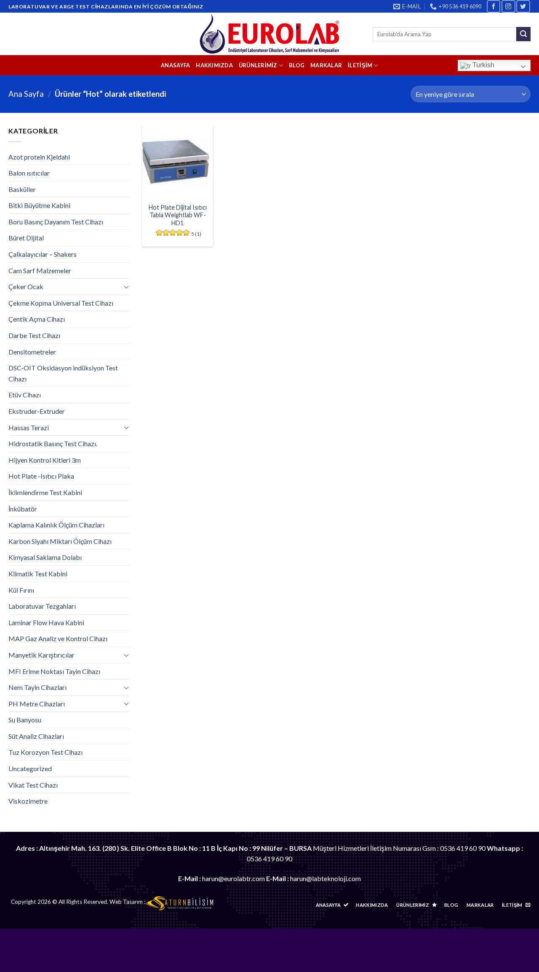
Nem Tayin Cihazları (37, 687)
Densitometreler (32, 352)
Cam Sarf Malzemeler (39, 270)
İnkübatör (22, 509)
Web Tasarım (126, 901)
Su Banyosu (24, 720)
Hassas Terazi (28, 427)
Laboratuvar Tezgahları (42, 606)
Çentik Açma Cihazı (36, 319)
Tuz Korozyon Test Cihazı (45, 752)
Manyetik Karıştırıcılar (41, 655)
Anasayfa (175, 65)
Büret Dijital (26, 238)
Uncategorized (30, 768)
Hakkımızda (214, 65)
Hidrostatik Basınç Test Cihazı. (52, 443)
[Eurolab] (269, 34)
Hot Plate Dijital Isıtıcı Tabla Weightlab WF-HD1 (178, 215)
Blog (296, 65)
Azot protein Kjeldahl (39, 157)
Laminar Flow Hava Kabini (46, 622)
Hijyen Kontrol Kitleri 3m (44, 460)
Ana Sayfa (26, 94)
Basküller (22, 189)
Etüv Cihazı (24, 395)
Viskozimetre (28, 801)
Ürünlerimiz (258, 65)
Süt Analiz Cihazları (36, 736)
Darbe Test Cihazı (34, 335)
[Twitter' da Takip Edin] (523, 6)
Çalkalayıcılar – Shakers (42, 254)
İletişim (360, 65)
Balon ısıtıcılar (29, 173)
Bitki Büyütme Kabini (39, 205)
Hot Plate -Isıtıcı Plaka (41, 476)
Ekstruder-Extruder (36, 411)
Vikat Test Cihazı (33, 785)
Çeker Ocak (25, 286)
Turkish (482, 65)
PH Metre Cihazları (36, 704)
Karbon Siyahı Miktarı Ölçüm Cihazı (60, 541)
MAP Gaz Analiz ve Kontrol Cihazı (57, 638)
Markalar (326, 65)
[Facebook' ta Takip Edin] (493, 6)
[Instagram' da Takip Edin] (508, 6)
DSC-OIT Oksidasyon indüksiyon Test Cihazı (63, 373)
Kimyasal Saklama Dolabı (45, 557)
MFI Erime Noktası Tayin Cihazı (54, 671)
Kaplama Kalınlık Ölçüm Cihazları (56, 525)
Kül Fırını (21, 590)
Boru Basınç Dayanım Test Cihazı (55, 222)
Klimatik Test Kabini (37, 574)
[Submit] (523, 34)
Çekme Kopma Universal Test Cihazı (60, 303)
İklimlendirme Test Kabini (45, 492)
